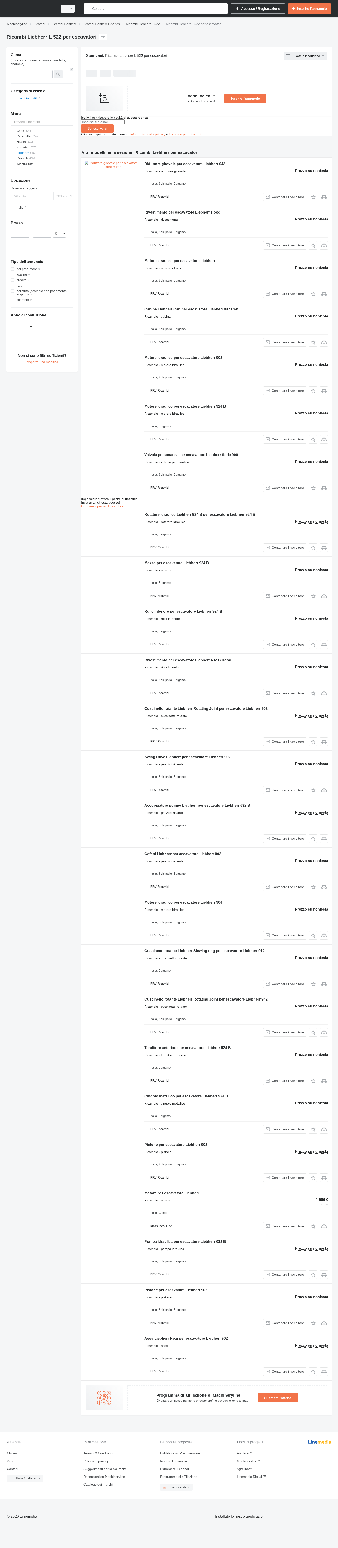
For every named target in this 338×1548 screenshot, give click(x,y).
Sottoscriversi (97, 128)
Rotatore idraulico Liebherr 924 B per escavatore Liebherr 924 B (199, 514)
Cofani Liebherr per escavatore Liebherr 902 (182, 854)
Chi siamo (14, 1453)
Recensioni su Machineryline (104, 1476)
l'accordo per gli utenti (185, 134)
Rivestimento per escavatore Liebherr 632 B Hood (187, 660)
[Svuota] (71, 69)
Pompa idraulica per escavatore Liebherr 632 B (185, 1241)
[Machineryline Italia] (31, 8)
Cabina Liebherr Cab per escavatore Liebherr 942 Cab (191, 309)
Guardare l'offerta (277, 1398)
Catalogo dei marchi (98, 1484)
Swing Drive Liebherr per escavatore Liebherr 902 (187, 757)
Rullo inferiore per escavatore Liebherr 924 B (183, 611)
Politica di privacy (96, 1461)
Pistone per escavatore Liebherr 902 (175, 1145)
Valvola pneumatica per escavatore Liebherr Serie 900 (191, 455)
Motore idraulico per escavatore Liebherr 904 (183, 902)
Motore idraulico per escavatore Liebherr (179, 261)
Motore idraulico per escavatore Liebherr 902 (183, 358)
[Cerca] (88, 8)
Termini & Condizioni (98, 1453)
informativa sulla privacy (147, 134)
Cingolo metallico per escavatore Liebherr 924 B (186, 1096)
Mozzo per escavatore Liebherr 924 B (176, 563)
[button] (313, 197)
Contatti (12, 1469)
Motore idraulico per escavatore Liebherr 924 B (185, 406)
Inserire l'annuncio (245, 98)
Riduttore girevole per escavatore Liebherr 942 (184, 164)
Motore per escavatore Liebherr (171, 1193)
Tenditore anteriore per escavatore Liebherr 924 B (187, 1048)
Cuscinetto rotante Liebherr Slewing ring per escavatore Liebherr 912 (204, 951)
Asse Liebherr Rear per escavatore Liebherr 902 (186, 1338)
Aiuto (10, 1461)
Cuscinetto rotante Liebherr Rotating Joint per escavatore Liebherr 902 (206, 709)
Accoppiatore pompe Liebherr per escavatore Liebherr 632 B (197, 805)
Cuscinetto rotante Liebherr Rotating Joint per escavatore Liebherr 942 (206, 999)
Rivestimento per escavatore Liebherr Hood (182, 212)
